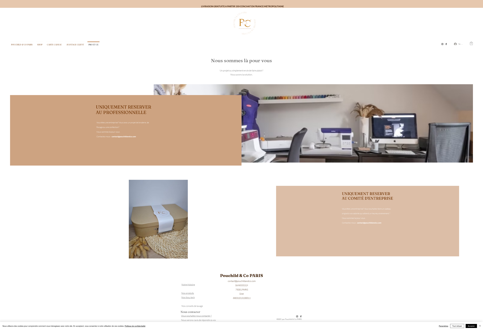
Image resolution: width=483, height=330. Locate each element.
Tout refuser (457, 326)
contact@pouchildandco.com (124, 136)
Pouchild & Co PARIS (241, 275)
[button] (471, 43)
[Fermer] (479, 326)
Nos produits (187, 293)
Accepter (471, 326)
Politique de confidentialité (135, 326)
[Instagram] (442, 44)
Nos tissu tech (188, 297)
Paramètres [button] (443, 326)
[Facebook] (446, 44)
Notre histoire (188, 284)
